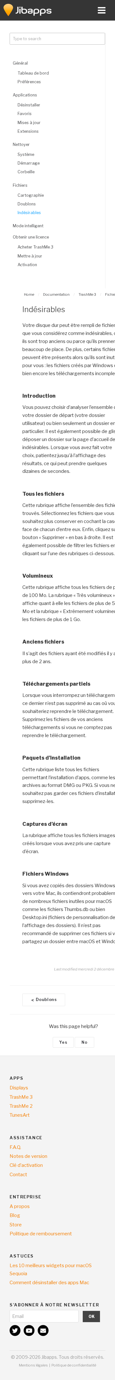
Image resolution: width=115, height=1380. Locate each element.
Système (26, 154)
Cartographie (31, 195)
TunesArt (20, 1115)
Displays (19, 1088)
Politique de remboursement (41, 1234)
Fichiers (20, 185)
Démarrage (29, 163)
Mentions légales (33, 1365)
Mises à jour (29, 122)
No (84, 1042)
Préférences (29, 81)
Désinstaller (29, 105)
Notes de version (28, 1156)
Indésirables (29, 212)
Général (20, 63)
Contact (18, 1174)
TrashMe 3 (21, 1097)
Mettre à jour (30, 256)
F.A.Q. (15, 1147)
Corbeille (26, 171)
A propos (20, 1206)
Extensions (28, 131)
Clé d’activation (26, 1165)
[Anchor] (58, 396)
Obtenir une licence (31, 237)
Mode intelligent (28, 225)
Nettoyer (21, 144)
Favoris (25, 113)
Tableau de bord (33, 73)
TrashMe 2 (21, 1106)
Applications (25, 95)
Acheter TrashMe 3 (35, 247)
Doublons (27, 204)
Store (16, 1225)
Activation (27, 264)
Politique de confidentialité (73, 1365)
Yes (63, 1042)
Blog (15, 1215)
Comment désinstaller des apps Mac (49, 1282)
